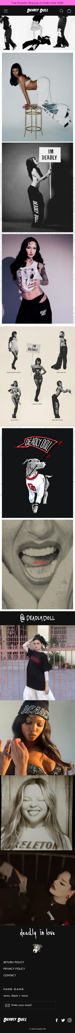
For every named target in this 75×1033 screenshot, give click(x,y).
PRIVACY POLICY (14, 969)
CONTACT (9, 975)
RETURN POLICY (13, 962)
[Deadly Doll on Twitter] (63, 1020)
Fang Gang (13, 989)
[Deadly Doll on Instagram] (70, 1020)
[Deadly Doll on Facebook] (57, 1020)
